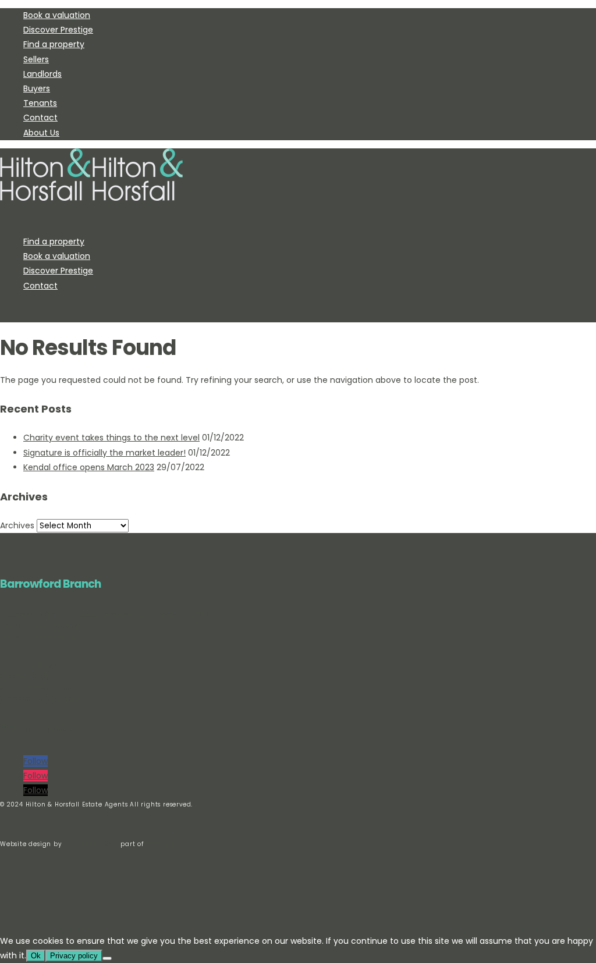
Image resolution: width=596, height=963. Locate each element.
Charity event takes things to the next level (111, 437)
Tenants (40, 103)
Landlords (42, 74)
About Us (41, 132)
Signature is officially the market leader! (104, 453)
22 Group (160, 844)
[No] (107, 958)
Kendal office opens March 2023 (88, 467)
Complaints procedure (43, 698)
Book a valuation (56, 15)
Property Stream (90, 844)
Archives (17, 525)
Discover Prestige (58, 29)
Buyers (36, 88)
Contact (40, 117)
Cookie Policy (25, 676)
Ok (36, 955)
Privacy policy (26, 665)
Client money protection (45, 687)
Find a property (53, 44)
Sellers (36, 59)
